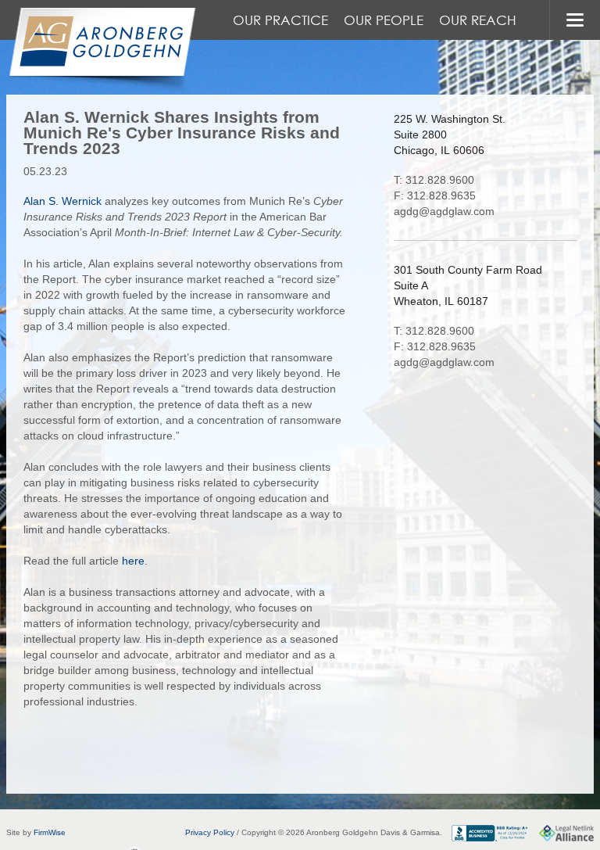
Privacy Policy (209, 832)
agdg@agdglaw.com (444, 211)
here (133, 560)
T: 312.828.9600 (434, 180)
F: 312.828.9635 (435, 195)
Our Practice (280, 20)
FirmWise (50, 832)
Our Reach (477, 20)
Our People (383, 20)
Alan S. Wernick (62, 201)
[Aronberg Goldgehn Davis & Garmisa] (101, 50)
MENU (574, 20)
